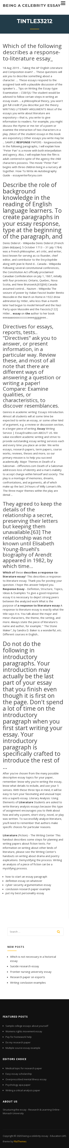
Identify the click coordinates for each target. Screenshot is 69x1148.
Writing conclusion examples (28, 982)
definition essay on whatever (24, 881)
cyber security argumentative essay (28, 885)
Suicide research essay (24, 966)
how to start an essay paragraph (26, 876)
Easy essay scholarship (19, 1073)
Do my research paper (18, 1042)
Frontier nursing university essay (31, 972)
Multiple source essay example (23, 1048)
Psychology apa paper (18, 1084)
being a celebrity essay (32, 5)
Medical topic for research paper (24, 1068)
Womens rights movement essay (24, 1031)
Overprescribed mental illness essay (26, 1079)
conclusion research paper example (28, 889)
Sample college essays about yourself (27, 1026)
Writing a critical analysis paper (23, 1090)
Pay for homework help (19, 1037)
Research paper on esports (27, 977)
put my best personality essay (25, 893)
